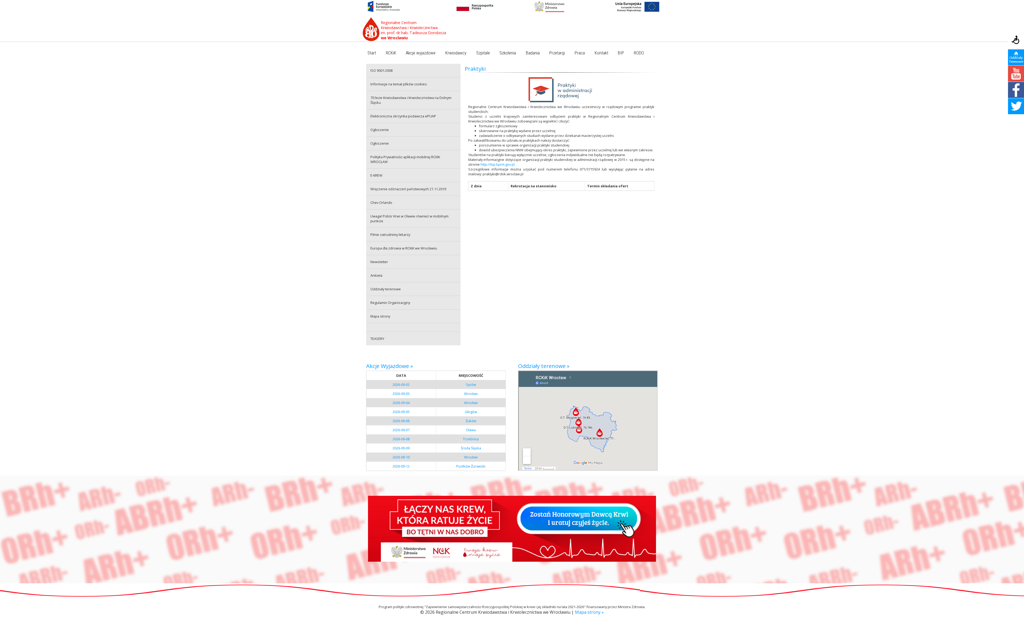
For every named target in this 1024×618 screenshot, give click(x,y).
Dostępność (1016, 40)
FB (1016, 90)
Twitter (1016, 106)
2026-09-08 (401, 439)
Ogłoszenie (379, 129)
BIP (621, 53)
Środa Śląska (471, 448)
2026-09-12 (401, 466)
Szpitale (483, 53)
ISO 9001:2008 (381, 70)
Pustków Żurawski (470, 466)
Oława (471, 429)
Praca (580, 53)
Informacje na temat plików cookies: (398, 84)
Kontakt (601, 53)
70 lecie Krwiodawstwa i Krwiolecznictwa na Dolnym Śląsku (410, 100)
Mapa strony (380, 316)
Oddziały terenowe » (544, 366)
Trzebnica (471, 439)
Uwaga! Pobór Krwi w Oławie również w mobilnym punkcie (409, 218)
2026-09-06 (401, 420)
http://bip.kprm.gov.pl (498, 164)
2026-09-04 (401, 402)
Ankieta (376, 275)
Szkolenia (507, 53)
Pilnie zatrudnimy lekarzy (390, 234)
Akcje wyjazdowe (420, 53)
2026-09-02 (401, 384)
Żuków (471, 420)
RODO (639, 53)
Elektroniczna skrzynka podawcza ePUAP (403, 116)
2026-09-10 (401, 457)
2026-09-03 (401, 393)
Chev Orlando (381, 202)
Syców (471, 384)
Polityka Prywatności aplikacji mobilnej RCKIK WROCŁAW (405, 159)
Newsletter (379, 261)
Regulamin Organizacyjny (390, 302)
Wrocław (471, 393)
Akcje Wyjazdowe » (389, 366)
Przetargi (557, 53)
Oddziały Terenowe (1016, 57)
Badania (533, 53)
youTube (1016, 74)
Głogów (471, 411)
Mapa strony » (589, 612)
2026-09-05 (401, 411)
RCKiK (391, 53)
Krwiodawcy (455, 53)
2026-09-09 (401, 448)
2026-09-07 (401, 429)
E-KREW (376, 175)
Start (371, 53)
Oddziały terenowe (385, 289)
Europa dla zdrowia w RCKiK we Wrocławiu (403, 248)
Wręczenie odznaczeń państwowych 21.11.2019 (408, 189)
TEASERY (377, 338)
